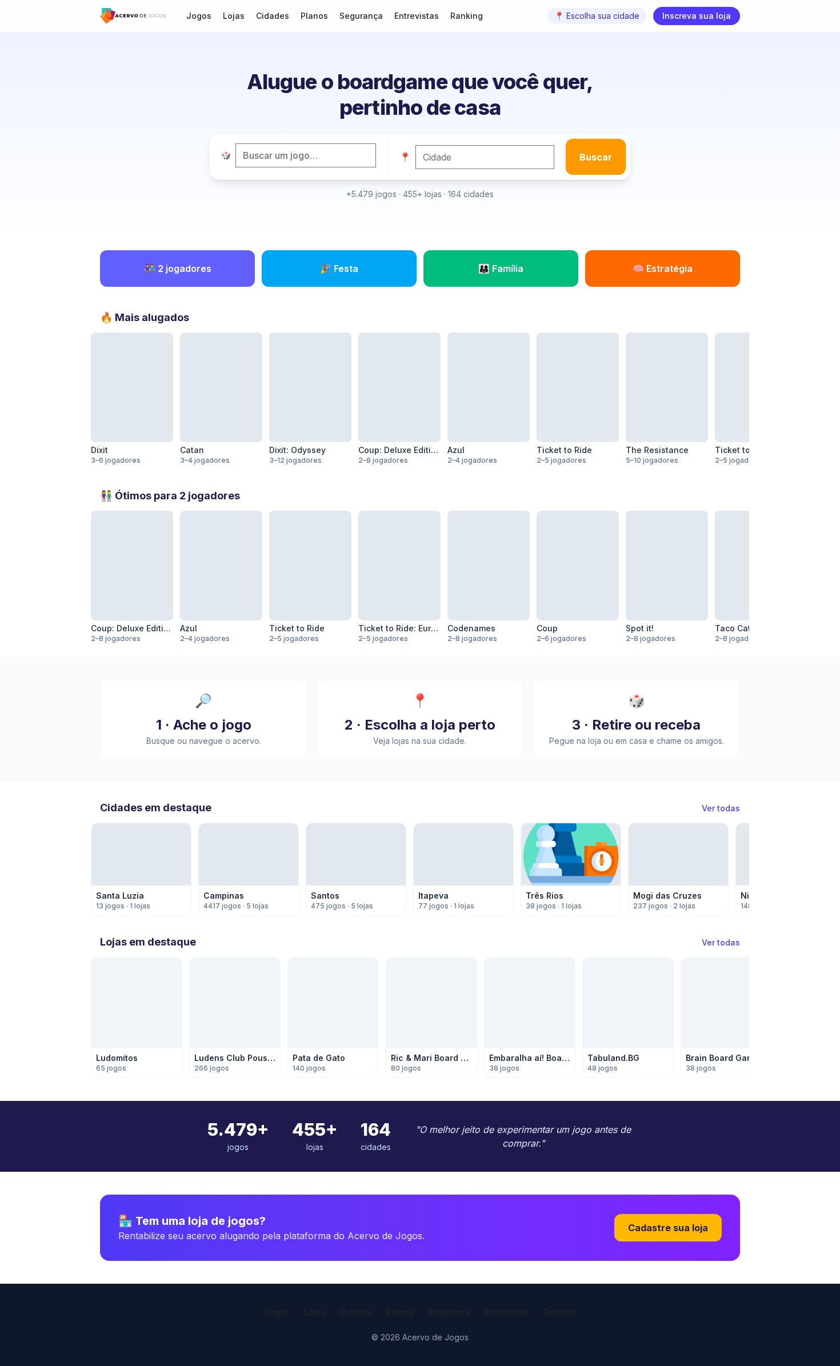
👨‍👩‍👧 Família (500, 268)
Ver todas (721, 808)
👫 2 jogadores (177, 268)
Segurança (361, 16)
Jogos (198, 16)
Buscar (595, 157)
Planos (314, 16)
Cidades (272, 16)
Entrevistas (416, 16)
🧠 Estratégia (663, 268)
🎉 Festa (339, 268)
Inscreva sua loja (696, 16)
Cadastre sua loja (668, 1227)
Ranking (466, 16)
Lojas (234, 16)
